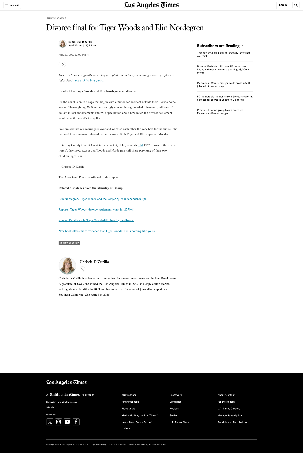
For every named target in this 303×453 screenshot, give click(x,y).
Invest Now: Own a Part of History (137, 425)
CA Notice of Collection (117, 444)
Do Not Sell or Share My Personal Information (148, 444)
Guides (173, 415)
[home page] (151, 4)
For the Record (226, 402)
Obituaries (175, 402)
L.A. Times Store (179, 422)
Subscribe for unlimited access (61, 402)
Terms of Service (86, 444)
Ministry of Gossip (56, 18)
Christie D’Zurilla (82, 42)
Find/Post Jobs (130, 402)
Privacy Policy (100, 444)
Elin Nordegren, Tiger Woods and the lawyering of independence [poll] (104, 198)
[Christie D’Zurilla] (63, 44)
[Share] (62, 64)
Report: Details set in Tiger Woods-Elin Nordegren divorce (96, 220)
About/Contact (226, 395)
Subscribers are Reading (218, 45)
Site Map (50, 407)
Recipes (174, 409)
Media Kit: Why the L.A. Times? (140, 415)
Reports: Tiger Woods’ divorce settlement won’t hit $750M (96, 209)
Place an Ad (128, 409)
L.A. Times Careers (229, 409)
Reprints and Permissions (232, 422)
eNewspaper (129, 395)
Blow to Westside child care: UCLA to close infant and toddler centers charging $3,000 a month (223, 69)
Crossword (176, 395)
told (140, 145)
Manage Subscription (230, 415)
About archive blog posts (87, 80)
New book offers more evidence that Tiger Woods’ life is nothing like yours (107, 231)
